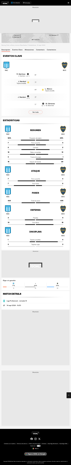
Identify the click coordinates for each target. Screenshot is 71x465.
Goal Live (32, 446)
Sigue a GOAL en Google (36, 454)
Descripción (5, 50)
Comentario (40, 50)
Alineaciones (29, 50)
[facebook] (31, 439)
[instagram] (35, 439)
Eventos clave (17, 50)
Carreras (44, 443)
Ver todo (35, 112)
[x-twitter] (39, 439)
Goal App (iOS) (63, 443)
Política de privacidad (34, 443)
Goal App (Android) (53, 443)
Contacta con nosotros (9, 443)
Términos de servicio (22, 443)
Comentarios (51, 50)
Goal (12, 461)
